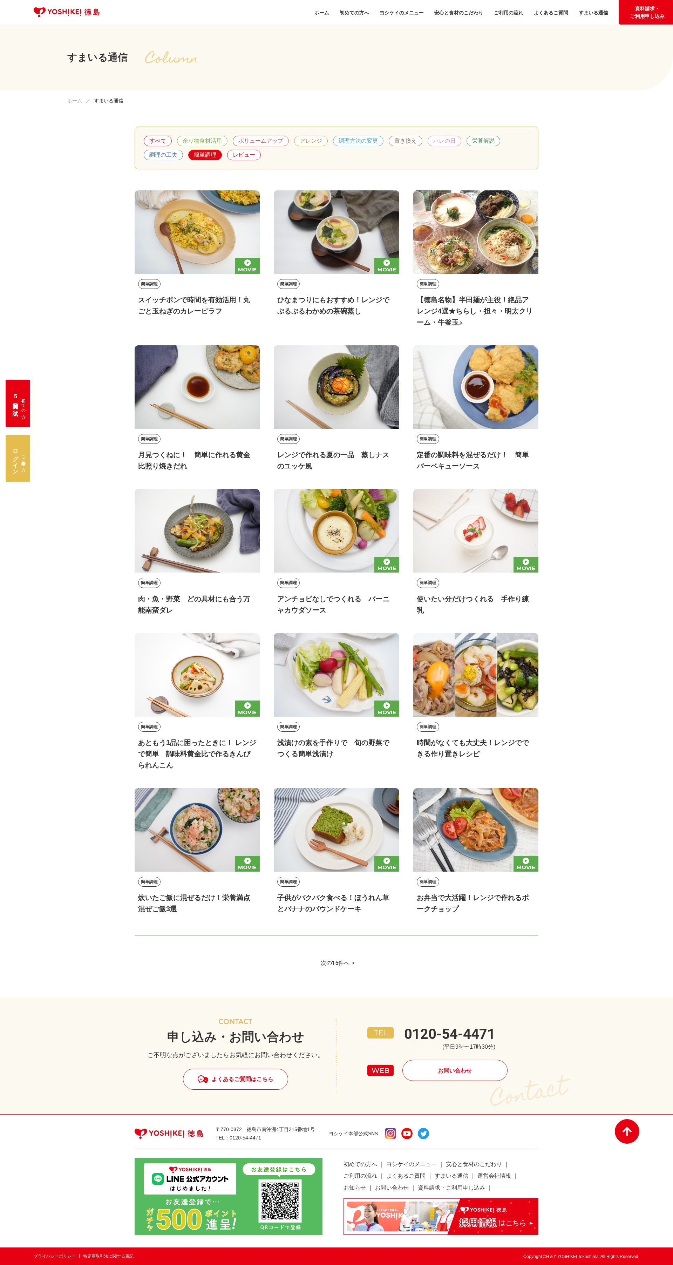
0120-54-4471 (449, 1034)
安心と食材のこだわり (474, 1164)
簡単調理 (205, 155)
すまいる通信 (451, 1176)
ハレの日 (444, 141)
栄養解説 (483, 141)
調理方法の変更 (358, 141)
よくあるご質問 (406, 1176)
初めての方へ (360, 1164)
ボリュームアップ (260, 141)
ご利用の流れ (360, 1176)
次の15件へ (335, 963)
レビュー (244, 155)
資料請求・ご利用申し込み (647, 12)
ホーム (74, 100)
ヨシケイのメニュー (411, 1164)
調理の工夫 (163, 155)
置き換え (405, 141)
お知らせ (355, 1188)
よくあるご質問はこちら (242, 1079)
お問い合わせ (455, 1071)
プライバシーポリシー (55, 1256)
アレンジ (311, 141)
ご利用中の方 (19, 458)
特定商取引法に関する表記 (108, 1256)
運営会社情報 (494, 1176)
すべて (157, 141)
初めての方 (19, 403)
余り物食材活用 (202, 141)
